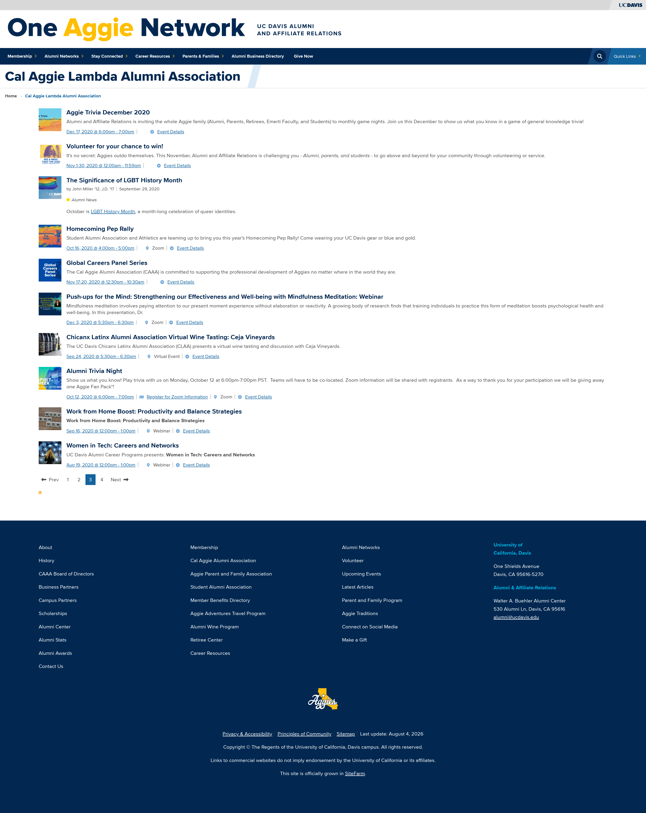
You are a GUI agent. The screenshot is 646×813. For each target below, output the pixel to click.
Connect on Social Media (370, 626)
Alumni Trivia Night (94, 371)
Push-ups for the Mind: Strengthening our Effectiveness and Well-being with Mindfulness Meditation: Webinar (224, 296)
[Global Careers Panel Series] (50, 269)
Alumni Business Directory (258, 56)
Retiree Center (206, 639)
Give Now (303, 56)
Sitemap (346, 733)
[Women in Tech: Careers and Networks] (50, 452)
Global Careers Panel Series (106, 262)
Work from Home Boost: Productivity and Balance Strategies (154, 411)
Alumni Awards (55, 653)
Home (11, 96)
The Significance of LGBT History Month (124, 180)
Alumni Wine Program (214, 626)
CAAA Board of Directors (66, 573)
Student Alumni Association (221, 586)
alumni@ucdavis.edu (516, 617)
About (45, 547)
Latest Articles (357, 586)
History (46, 560)
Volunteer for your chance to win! (114, 146)
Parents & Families (201, 56)
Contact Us (51, 666)
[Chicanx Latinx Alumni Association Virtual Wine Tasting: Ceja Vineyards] (50, 344)
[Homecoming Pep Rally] (50, 235)
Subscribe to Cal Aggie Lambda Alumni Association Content (40, 492)
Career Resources (152, 56)
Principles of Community (304, 733)
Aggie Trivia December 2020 (108, 112)
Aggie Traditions (360, 613)
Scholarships (53, 613)
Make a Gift (354, 639)
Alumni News (84, 200)
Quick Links (625, 56)
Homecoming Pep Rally (100, 228)
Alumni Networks (62, 56)
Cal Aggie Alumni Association (223, 560)
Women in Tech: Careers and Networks (122, 445)
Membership (20, 56)
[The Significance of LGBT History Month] (50, 187)
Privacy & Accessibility (247, 733)
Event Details (170, 131)
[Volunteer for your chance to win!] (50, 153)
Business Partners (59, 586)
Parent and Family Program (372, 600)
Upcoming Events (361, 573)
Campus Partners (58, 600)
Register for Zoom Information (177, 396)
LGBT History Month (113, 211)
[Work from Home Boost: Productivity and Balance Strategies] (50, 418)
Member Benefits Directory (220, 600)
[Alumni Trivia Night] (50, 377)
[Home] (205, 28)
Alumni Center (55, 626)
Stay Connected (107, 56)
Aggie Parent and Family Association (231, 573)
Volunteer (353, 560)
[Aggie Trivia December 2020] (50, 119)
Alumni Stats (52, 639)
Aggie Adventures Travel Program (227, 613)
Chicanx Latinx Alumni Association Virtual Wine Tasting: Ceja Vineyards (170, 337)
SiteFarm (355, 773)
